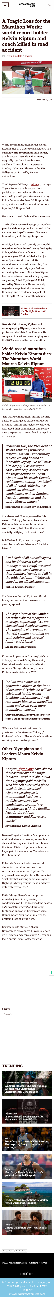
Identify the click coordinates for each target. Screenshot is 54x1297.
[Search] (49, 5)
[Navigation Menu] (5, 4)
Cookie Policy (21, 1251)
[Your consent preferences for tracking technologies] (51, 972)
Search (6, 1008)
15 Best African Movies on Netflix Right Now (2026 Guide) (34, 311)
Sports (28, 55)
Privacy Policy (8, 1251)
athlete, (35, 184)
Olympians (25, 769)
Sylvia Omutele (14, 55)
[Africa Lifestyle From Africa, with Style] (27, 5)
